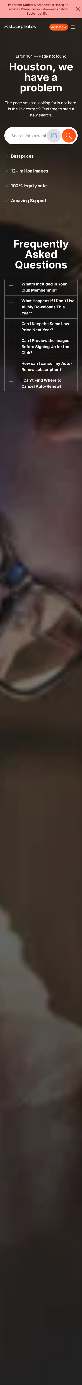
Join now (58, 27)
